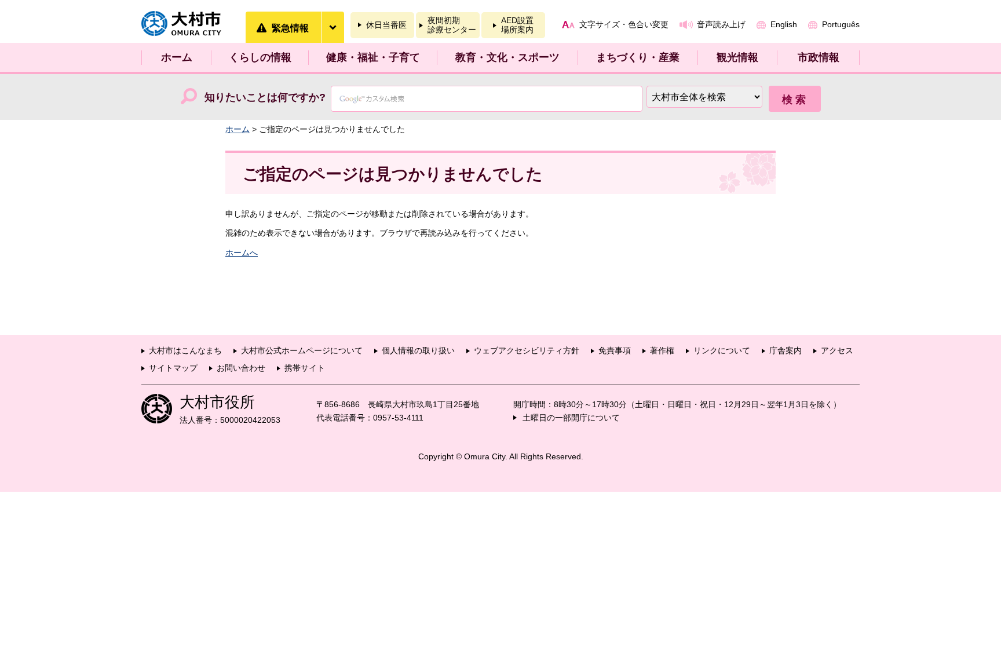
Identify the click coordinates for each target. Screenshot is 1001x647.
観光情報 (737, 57)
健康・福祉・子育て (373, 57)
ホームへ (241, 252)
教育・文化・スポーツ (507, 57)
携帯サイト (304, 367)
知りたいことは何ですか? (265, 97)
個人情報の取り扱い (418, 350)
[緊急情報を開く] (332, 27)
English (783, 24)
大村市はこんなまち (185, 350)
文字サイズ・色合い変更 (623, 24)
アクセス (837, 350)
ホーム (176, 57)
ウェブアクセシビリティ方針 (526, 350)
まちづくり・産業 (637, 57)
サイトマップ (173, 367)
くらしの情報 (260, 57)
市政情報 (818, 57)
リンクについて (721, 350)
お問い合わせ (241, 367)
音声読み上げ (721, 24)
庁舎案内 (785, 350)
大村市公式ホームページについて (302, 350)
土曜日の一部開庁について (571, 417)
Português (841, 24)
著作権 (662, 350)
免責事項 (614, 350)
